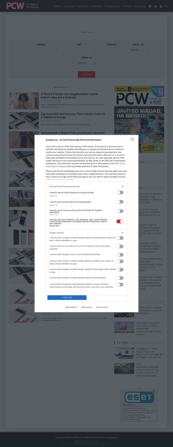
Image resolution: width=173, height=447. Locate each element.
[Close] (133, 140)
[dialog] (86, 223)
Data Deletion (71, 307)
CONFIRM (67, 298)
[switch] (120, 192)
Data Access (86, 307)
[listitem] (86, 186)
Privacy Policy (102, 307)
